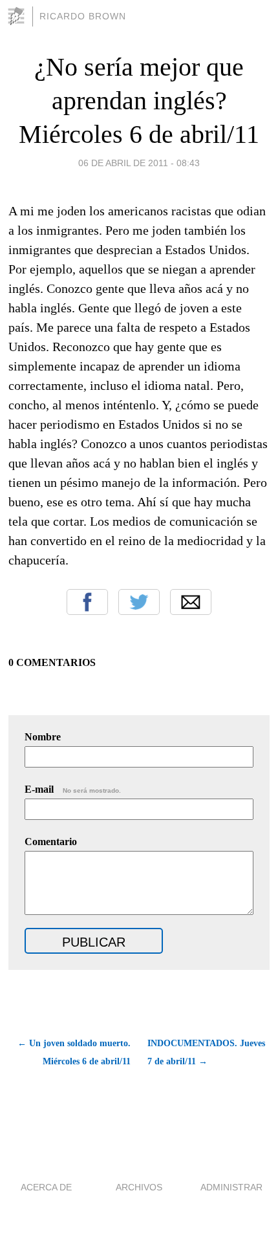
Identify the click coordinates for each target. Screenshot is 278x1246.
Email (190, 602)
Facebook (87, 602)
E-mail (73, 789)
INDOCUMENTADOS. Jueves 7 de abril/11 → (206, 1052)
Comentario (51, 841)
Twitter (139, 602)
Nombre (43, 736)
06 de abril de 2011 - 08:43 (139, 163)
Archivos (139, 1187)
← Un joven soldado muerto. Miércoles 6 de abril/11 (73, 1052)
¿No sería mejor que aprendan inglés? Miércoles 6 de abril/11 (139, 100)
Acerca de (46, 1187)
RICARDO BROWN (82, 16)
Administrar (231, 1187)
